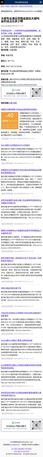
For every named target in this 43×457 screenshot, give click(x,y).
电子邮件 (28, 449)
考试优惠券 (5, 138)
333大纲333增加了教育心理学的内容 (16, 340)
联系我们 (21, 449)
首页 (2, 6)
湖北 (7, 6)
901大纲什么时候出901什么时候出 (15, 145)
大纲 (11, 103)
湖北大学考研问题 (25, 6)
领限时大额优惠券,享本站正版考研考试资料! (19, 109)
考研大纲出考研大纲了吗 (11, 288)
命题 (15, 103)
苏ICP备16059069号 (21, 451)
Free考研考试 (14, 445)
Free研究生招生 (21, 2)
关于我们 (14, 449)
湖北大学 (14, 6)
